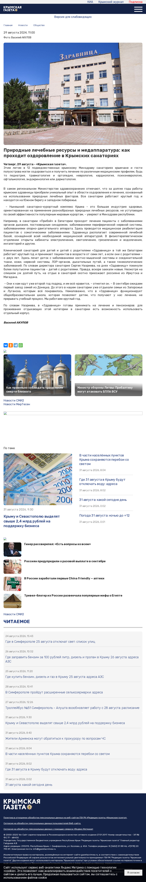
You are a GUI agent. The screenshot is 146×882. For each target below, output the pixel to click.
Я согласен (133, 872)
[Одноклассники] (11, 345)
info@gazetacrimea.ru (44, 849)
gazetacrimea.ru (89, 854)
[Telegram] (16, 345)
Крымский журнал (111, 2)
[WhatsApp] (21, 345)
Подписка (135, 2)
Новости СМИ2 (14, 400)
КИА (90, 2)
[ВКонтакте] (6, 345)
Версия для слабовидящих (73, 17)
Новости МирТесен (17, 404)
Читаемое (17, 621)
